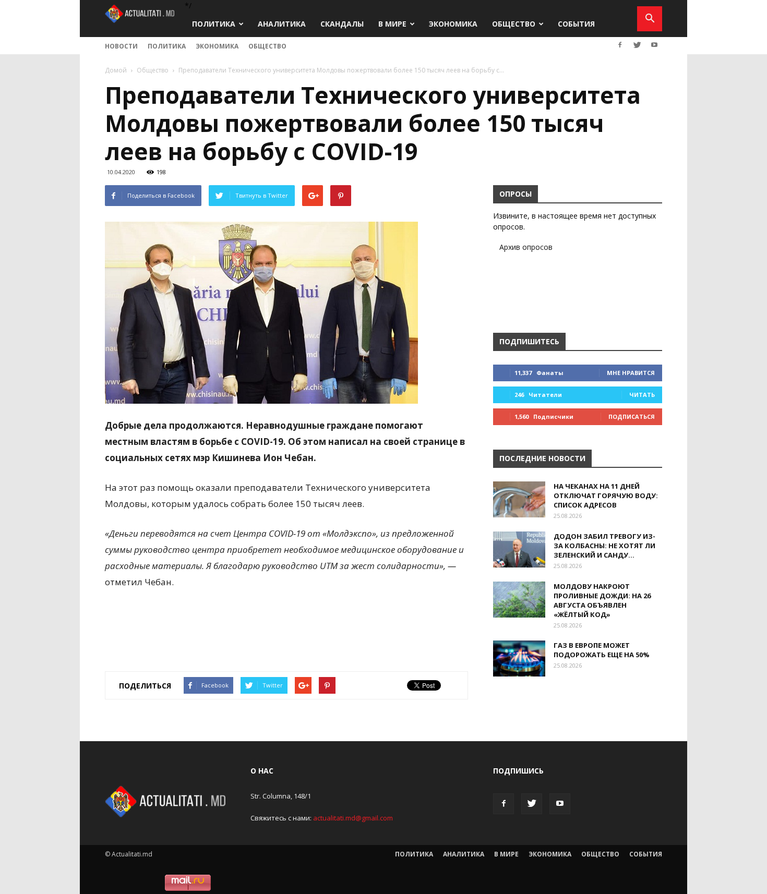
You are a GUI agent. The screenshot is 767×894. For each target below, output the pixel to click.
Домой (116, 70)
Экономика (453, 24)
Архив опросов (526, 247)
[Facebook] (620, 45)
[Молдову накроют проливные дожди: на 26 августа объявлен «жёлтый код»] (519, 600)
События (576, 24)
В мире (392, 24)
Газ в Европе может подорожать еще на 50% (602, 650)
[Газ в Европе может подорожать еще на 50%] (519, 658)
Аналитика (282, 24)
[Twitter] (637, 45)
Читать (642, 394)
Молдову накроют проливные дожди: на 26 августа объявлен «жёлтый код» (602, 600)
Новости (121, 46)
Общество (513, 24)
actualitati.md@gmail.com (353, 818)
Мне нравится (631, 373)
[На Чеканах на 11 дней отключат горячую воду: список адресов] (519, 499)
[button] (649, 18)
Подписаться (631, 416)
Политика (213, 24)
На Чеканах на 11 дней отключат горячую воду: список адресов (606, 495)
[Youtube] (654, 45)
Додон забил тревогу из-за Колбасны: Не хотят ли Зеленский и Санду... (604, 545)
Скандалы (342, 24)
